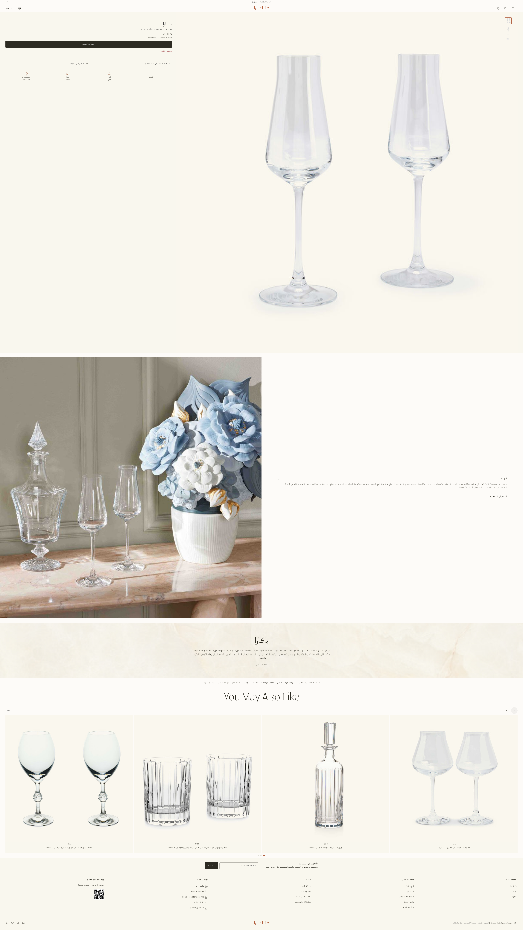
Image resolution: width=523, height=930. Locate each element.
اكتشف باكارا (261, 665)
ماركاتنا (515, 892)
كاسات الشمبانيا (251, 683)
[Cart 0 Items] (498, 8)
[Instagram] (23, 923)
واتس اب (200, 886)
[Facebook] (18, 923)
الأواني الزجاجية (267, 683)
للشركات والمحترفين (302, 902)
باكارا (167, 23)
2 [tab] (261, 855)
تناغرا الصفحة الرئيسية (310, 683)
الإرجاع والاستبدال (406, 897)
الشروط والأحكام (483, 923)
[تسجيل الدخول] (505, 8)
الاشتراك (211, 866)
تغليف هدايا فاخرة (303, 897)
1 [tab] (264, 855)
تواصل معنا (409, 902)
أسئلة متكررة (408, 908)
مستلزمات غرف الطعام (287, 683)
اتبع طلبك (409, 886)
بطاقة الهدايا (305, 886)
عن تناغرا (514, 886)
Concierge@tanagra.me (193, 897)
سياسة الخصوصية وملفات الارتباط (465, 923)
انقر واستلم (306, 892)
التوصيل (410, 892)
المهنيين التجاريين (196, 908)
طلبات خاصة (198, 903)
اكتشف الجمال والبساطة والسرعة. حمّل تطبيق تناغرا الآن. (262, 2)
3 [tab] (258, 855)
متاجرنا (515, 897)
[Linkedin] (7, 923)
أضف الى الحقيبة (88, 44)
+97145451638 (197, 892)
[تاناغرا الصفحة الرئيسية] (261, 8)
